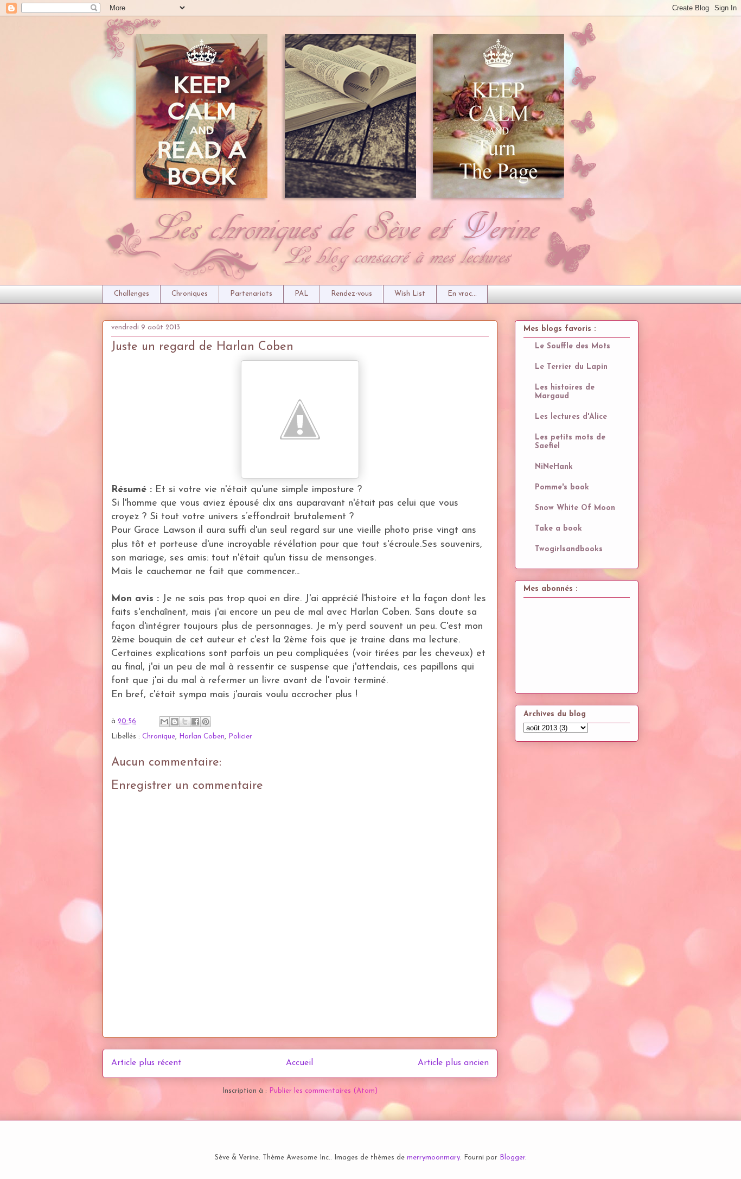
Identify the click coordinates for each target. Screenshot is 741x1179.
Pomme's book (562, 487)
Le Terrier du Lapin (571, 367)
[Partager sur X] (185, 721)
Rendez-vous (351, 293)
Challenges (131, 293)
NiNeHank (554, 467)
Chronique (158, 736)
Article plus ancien (453, 1063)
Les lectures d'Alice (571, 417)
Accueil (299, 1063)
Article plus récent (146, 1063)
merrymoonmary (433, 1157)
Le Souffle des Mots (572, 346)
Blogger (512, 1157)
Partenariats (251, 293)
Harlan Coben (202, 736)
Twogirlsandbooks (569, 549)
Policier (240, 736)
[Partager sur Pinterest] (205, 721)
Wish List (409, 293)
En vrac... (462, 293)
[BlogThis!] (174, 721)
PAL (302, 293)
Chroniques (189, 293)
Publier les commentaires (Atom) (323, 1090)
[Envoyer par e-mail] (164, 721)
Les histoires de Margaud (565, 392)
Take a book (558, 529)
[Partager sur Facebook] (195, 721)
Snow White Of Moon (575, 508)
